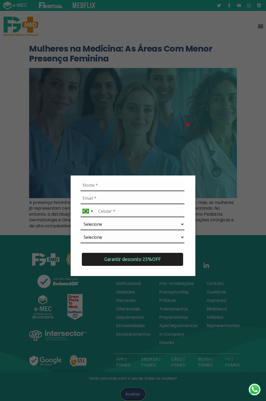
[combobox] (88, 211)
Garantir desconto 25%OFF (132, 259)
